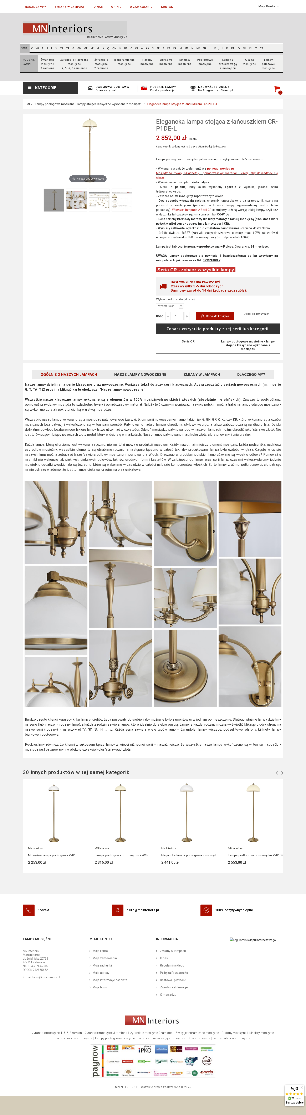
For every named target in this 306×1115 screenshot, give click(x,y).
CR (136, 48)
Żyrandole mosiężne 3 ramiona (106, 1033)
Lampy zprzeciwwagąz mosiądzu (228, 64)
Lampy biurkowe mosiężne (74, 1038)
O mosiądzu (167, 994)
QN (114, 48)
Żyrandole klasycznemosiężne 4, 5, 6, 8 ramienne (74, 64)
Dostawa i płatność (172, 980)
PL (250, 48)
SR (158, 48)
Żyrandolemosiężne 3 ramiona (48, 64)
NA (204, 48)
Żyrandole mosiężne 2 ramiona (151, 1033)
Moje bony (100, 987)
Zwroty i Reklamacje (173, 987)
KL (98, 48)
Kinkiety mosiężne (261, 1033)
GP (86, 48)
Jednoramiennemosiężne (124, 62)
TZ (261, 48)
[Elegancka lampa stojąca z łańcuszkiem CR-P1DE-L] (54, 200)
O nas (163, 958)
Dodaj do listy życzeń (256, 313)
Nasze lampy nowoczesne (140, 374)
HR (125, 48)
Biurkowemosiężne (166, 62)
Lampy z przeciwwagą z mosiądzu (161, 1038)
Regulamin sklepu (171, 965)
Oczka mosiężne (199, 1038)
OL (244, 48)
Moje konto (100, 951)
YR (61, 48)
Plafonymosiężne (147, 62)
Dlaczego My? (251, 374)
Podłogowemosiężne (205, 62)
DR (233, 48)
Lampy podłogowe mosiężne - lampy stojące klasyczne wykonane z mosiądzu (248, 345)
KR (92, 48)
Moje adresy (101, 972)
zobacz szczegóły (229, 290)
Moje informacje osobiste (110, 980)
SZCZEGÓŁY (211, 260)
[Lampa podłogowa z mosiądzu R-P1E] (120, 813)
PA (175, 48)
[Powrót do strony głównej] (28, 104)
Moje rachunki (102, 965)
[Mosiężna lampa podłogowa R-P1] (53, 813)
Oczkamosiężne (249, 62)
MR (186, 48)
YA (67, 48)
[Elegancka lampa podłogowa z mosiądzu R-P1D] (186, 813)
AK (147, 48)
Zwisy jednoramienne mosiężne (197, 1033)
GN (79, 48)
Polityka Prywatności (173, 972)
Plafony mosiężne (234, 1033)
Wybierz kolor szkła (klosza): (176, 299)
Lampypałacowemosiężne (268, 64)
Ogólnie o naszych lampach (69, 374)
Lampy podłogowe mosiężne (115, 1038)
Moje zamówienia (105, 958)
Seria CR (188, 341)
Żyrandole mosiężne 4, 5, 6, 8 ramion (57, 1033)
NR (198, 48)
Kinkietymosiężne (185, 62)
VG (37, 48)
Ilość (159, 316)
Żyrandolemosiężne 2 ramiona (101, 64)
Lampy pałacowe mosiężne (231, 1038)
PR (168, 48)
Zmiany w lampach (201, 374)
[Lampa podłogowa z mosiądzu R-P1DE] (253, 813)
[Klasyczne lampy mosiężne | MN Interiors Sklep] (86, 28)
